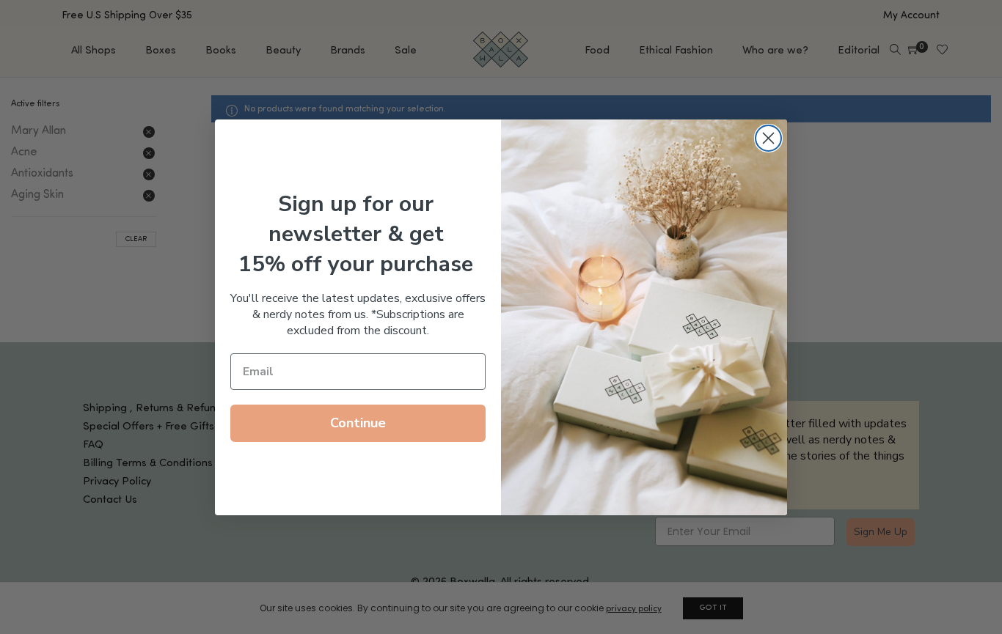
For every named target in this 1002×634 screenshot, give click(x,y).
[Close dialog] (768, 138)
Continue (358, 423)
